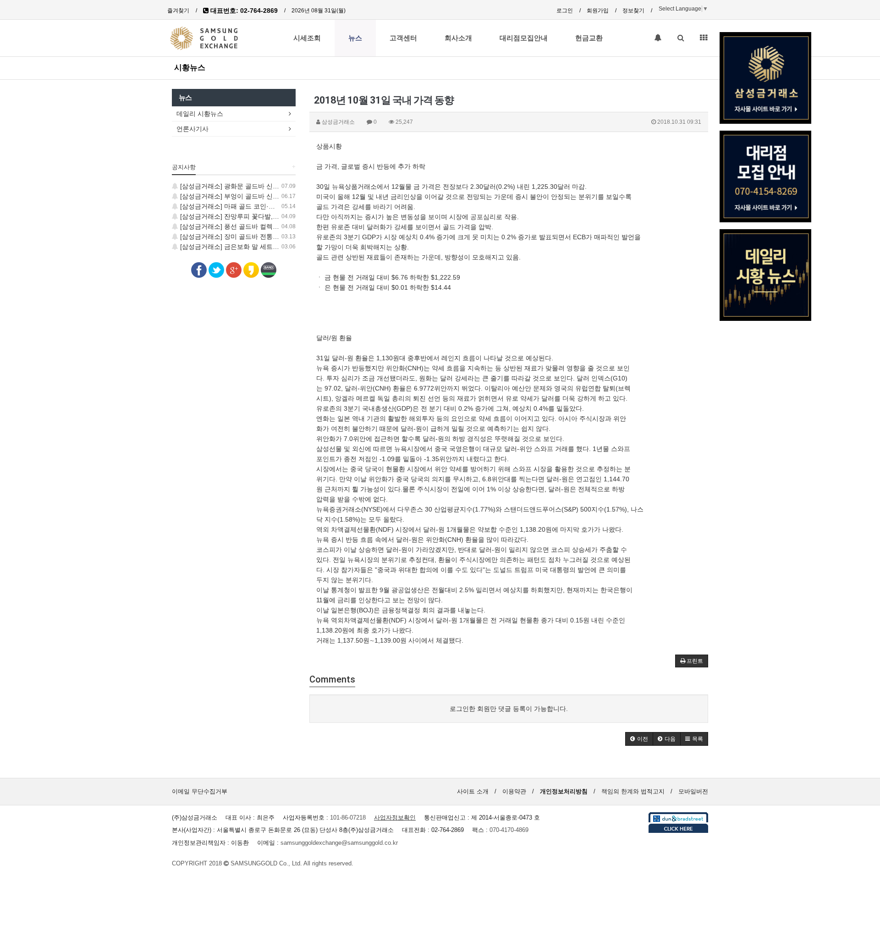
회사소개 (458, 38)
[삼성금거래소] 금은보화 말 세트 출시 (232, 246)
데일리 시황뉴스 (199, 113)
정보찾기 (633, 10)
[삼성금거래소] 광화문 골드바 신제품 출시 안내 (246, 186)
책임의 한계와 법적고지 (633, 791)
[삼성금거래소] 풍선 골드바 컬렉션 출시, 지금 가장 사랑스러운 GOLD (278, 226)
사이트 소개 (473, 791)
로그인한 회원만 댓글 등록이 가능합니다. (509, 708)
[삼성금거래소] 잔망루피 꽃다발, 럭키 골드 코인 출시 (254, 216)
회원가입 (598, 10)
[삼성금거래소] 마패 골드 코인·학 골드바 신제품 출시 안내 (262, 206)
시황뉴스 (189, 67)
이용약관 (514, 791)
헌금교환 (589, 38)
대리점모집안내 (524, 38)
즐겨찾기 (178, 10)
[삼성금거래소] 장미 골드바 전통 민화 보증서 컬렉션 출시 (261, 236)
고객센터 (403, 38)
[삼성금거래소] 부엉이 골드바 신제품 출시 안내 (246, 196)
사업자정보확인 (395, 817)
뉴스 (355, 38)
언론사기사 (192, 128)
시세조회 (307, 38)
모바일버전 (693, 791)
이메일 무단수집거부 (199, 791)
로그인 (564, 10)
